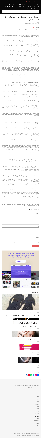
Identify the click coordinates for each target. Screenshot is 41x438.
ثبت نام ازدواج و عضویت (31, 6)
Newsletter (37, 408)
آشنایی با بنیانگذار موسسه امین (21, 4)
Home (32, 4)
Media (38, 399)
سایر (33, 27)
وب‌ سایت (37, 237)
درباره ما (19, 6)
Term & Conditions (35, 435)
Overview (37, 401)
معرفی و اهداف (36, 8)
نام (38, 226)
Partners (18, 435)
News (29, 4)
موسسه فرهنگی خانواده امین (32, 1)
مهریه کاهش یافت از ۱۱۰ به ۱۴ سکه (31, 326)
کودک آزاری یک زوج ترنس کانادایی (31, 339)
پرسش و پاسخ (11, 4)
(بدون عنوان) (37, 4)
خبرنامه (24, 6)
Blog (38, 406)
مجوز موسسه (7, 6)
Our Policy (29, 435)
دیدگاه (37, 213)
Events (38, 411)
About (38, 396)
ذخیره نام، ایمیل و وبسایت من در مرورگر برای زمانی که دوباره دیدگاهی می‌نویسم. (23, 242)
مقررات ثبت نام (29, 8)
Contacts (37, 398)
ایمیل (38, 231)
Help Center (37, 413)
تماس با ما (6, 4)
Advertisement (36, 420)
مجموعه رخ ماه (14, 6)
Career (38, 421)
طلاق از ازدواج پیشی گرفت (33, 352)
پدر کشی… (36, 365)
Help (38, 409)
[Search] (3, 12)
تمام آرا (38, 6)
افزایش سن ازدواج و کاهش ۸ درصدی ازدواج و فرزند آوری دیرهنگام (22, 315)
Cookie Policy (23, 435)
